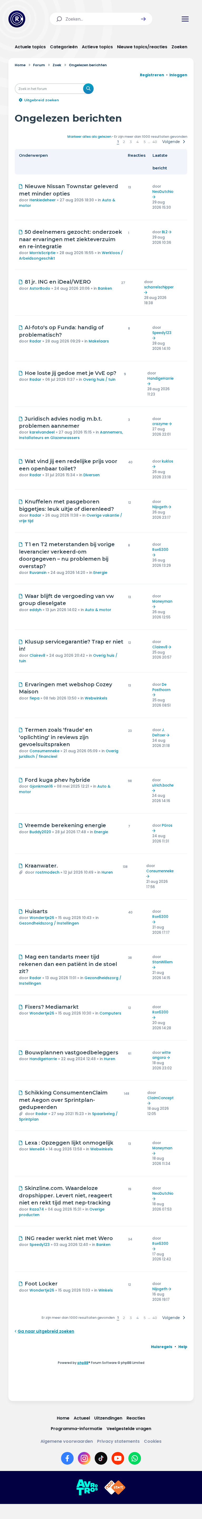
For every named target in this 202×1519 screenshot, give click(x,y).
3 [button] (131, 142)
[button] (143, 19)
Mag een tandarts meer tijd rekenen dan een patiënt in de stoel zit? (68, 964)
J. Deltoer (158, 732)
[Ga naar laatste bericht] (154, 196)
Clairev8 (37, 655)
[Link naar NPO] (115, 1487)
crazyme (160, 423)
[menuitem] (161, 1346)
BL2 (165, 232)
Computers (110, 1013)
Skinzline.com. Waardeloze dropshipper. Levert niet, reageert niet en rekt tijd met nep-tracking (65, 1195)
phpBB (82, 1362)
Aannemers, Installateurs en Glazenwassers (71, 435)
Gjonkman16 (41, 786)
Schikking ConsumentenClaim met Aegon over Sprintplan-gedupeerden (63, 1099)
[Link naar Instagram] (84, 1458)
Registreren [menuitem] (152, 75)
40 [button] (155, 142)
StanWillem (162, 962)
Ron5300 (160, 549)
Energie (100, 572)
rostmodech (47, 872)
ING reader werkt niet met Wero (69, 1238)
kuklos (167, 461)
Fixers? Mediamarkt (52, 1007)
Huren (107, 872)
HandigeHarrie (160, 378)
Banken (105, 288)
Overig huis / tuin (99, 379)
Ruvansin (38, 572)
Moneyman (162, 601)
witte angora (161, 1055)
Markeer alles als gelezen (89, 136)
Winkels (105, 1290)
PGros (167, 825)
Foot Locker (41, 1283)
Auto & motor (98, 609)
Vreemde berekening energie (65, 825)
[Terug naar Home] (16, 19)
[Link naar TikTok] (101, 1458)
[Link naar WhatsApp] (134, 1458)
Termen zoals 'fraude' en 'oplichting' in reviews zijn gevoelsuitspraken (55, 737)
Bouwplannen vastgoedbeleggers (71, 1052)
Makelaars (99, 341)
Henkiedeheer (42, 200)
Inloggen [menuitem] (178, 75)
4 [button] (138, 142)
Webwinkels (96, 698)
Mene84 (37, 1149)
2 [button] (124, 142)
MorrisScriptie (42, 252)
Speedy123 (161, 332)
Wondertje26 (41, 917)
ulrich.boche (163, 785)
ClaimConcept (160, 1098)
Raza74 (36, 1209)
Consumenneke (44, 751)
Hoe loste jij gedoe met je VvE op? (70, 373)
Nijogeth (159, 506)
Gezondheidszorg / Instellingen (49, 923)
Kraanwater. (41, 866)
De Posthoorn (161, 687)
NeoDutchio (162, 191)
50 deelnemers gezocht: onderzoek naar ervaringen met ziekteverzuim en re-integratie (70, 239)
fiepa (34, 698)
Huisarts (36, 911)
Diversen (91, 475)
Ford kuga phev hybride (57, 780)
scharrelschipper (159, 287)
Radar (35, 341)
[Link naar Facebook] (67, 1458)
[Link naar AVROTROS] (87, 1487)
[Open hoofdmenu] (185, 19)
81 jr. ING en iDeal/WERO (58, 282)
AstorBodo (39, 288)
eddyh (35, 609)
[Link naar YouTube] (118, 1458)
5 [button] (144, 142)
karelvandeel (42, 432)
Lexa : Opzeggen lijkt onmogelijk (69, 1143)
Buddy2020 (40, 832)
